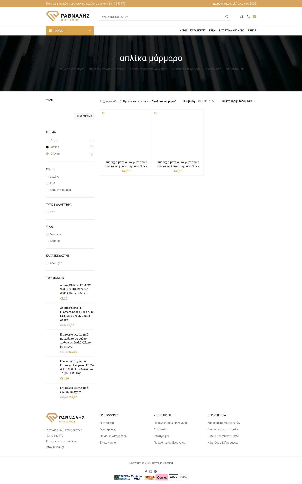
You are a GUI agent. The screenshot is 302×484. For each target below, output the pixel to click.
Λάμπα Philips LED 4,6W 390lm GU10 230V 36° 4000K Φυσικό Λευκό (75, 289)
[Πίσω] (115, 58)
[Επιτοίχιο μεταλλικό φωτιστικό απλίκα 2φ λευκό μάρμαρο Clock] (178, 135)
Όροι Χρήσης (108, 429)
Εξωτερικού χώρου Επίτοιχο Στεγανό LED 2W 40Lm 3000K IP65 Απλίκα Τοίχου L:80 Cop (77, 367)
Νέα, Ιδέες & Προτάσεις (223, 442)
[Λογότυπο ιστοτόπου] (68, 16)
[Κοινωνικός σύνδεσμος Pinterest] (155, 471)
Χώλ (53, 183)
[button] (103, 113)
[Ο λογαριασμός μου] (241, 16)
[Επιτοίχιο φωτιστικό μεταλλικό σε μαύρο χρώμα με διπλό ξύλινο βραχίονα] (51, 343)
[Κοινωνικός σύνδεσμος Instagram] (150, 471)
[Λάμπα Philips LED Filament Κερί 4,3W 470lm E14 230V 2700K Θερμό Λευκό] (51, 316)
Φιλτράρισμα (84, 116)
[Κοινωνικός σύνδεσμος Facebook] (146, 471)
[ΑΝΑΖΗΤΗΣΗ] (227, 17)
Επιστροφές (162, 436)
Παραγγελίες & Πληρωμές (171, 423)
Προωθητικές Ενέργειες (169, 442)
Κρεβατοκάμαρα (60, 190)
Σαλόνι (54, 176)
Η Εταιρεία (107, 423)
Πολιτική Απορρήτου (113, 436)
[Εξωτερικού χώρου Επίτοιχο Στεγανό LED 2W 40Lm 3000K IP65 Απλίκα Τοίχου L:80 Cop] (51, 370)
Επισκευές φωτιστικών (223, 429)
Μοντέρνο (56, 234)
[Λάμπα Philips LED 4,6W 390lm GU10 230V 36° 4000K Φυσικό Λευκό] (51, 292)
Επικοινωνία (108, 442)
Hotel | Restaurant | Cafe (223, 436)
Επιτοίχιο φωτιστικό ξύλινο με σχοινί (74, 389)
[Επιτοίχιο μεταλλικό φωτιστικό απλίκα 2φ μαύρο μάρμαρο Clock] (126, 135)
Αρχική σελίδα (109, 101)
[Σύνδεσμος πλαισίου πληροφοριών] (85, 3)
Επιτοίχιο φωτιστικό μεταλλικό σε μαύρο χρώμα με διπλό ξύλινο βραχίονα (75, 340)
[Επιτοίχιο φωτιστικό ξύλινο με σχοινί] (51, 392)
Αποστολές (161, 429)
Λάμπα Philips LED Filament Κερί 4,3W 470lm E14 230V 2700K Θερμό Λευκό (77, 313)
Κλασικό (55, 241)
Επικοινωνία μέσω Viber (61, 441)
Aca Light (56, 263)
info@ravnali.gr (55, 447)
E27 (52, 212)
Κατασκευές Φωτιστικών (224, 423)
